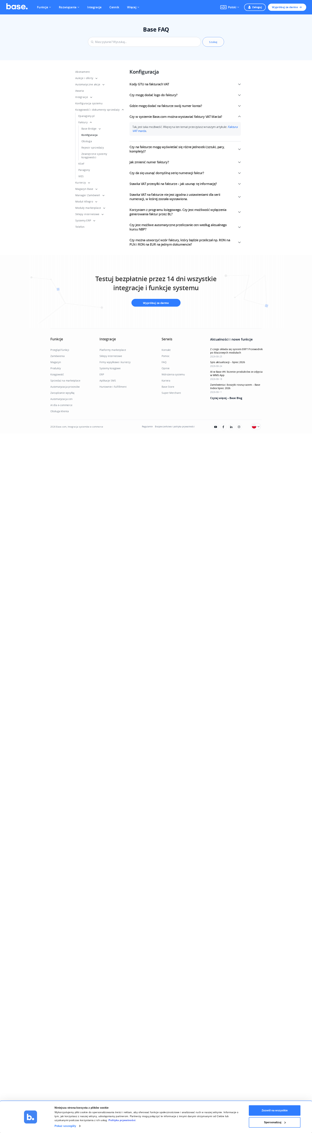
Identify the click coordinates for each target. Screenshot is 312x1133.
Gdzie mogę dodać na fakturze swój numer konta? (165, 106)
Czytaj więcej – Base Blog (226, 398)
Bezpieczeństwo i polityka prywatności (174, 426)
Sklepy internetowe (87, 214)
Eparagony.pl (86, 116)
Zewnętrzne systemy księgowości (94, 155)
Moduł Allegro (84, 201)
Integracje (94, 7)
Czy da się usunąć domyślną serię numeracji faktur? (166, 173)
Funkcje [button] (42, 7)
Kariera (166, 380)
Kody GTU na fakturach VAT (149, 84)
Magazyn (55, 362)
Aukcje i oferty (84, 78)
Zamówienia (57, 356)
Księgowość (57, 374)
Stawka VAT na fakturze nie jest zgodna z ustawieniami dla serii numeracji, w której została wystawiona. (174, 196)
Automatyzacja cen (61, 399)
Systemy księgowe (110, 368)
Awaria (79, 90)
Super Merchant (171, 393)
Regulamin (147, 426)
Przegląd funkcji (59, 350)
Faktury (83, 122)
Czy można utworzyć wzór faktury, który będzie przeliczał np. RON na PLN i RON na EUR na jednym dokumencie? (179, 242)
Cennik (114, 7)
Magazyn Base (84, 189)
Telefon (79, 226)
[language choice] (256, 426)
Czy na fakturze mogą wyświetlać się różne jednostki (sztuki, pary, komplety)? (176, 149)
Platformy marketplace (112, 350)
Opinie (166, 368)
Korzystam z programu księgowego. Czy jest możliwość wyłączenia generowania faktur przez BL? (177, 212)
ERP (101, 374)
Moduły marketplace (88, 208)
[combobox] (144, 42)
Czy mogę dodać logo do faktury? (153, 95)
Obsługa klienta (59, 411)
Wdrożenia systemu (173, 374)
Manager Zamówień (87, 195)
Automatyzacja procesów (65, 386)
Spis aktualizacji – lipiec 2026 (227, 362)
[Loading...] (216, 427)
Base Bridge (88, 128)
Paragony (84, 170)
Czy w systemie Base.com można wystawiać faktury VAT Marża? (175, 116)
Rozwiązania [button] (67, 7)
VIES (81, 176)
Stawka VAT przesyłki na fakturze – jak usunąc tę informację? (173, 184)
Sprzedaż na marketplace (65, 380)
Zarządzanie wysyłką (62, 393)
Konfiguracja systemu (89, 103)
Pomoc (165, 356)
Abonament (82, 71)
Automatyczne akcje (87, 84)
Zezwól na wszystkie (275, 1110)
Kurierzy (80, 182)
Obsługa (86, 141)
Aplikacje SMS (107, 380)
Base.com (61, 426)
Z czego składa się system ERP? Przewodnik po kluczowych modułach (236, 350)
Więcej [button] (131, 7)
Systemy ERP (83, 220)
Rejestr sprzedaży (92, 147)
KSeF (81, 163)
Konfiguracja (89, 135)
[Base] (17, 7)
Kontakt (166, 350)
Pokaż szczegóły (65, 1125)
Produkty (55, 368)
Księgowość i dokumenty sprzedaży (97, 109)
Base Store (168, 386)
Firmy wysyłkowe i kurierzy (115, 362)
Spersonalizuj (272, 1122)
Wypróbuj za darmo (285, 7)
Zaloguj (257, 7)
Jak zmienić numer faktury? (149, 162)
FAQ (164, 362)
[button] (229, 7)
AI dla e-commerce (61, 405)
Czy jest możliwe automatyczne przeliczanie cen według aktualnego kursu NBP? (178, 227)
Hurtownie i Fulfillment (112, 386)
